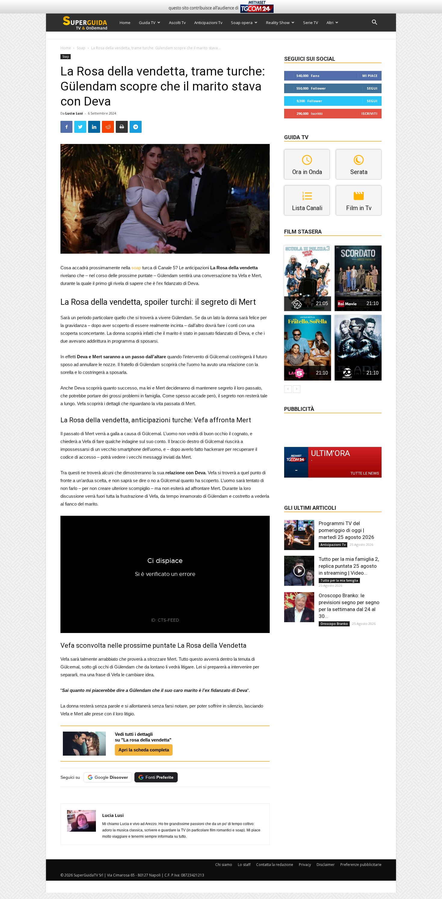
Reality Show (278, 22)
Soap (81, 47)
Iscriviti (369, 113)
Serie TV (310, 22)
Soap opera (242, 22)
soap (136, 267)
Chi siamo (223, 864)
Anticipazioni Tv (208, 22)
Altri (330, 22)
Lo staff (244, 864)
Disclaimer (326, 864)
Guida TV (147, 22)
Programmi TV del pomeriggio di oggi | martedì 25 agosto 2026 (346, 530)
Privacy (305, 864)
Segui (372, 88)
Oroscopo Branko (334, 624)
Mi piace (369, 75)
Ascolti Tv (177, 22)
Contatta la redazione (274, 864)
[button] (374, 23)
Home (125, 22)
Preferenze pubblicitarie (361, 864)
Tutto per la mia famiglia (339, 580)
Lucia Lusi (74, 113)
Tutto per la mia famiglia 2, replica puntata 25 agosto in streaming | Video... (349, 566)
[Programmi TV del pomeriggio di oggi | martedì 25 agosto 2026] (299, 535)
